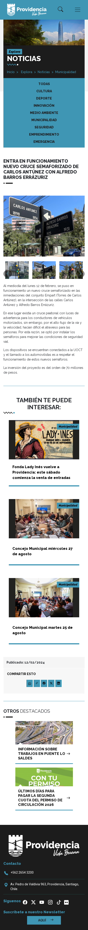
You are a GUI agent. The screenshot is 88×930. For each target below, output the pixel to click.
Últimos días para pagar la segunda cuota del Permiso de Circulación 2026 (40, 798)
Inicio (11, 72)
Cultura (44, 91)
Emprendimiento (44, 134)
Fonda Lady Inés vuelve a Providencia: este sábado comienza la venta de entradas (41, 472)
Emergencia (44, 141)
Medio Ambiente (44, 113)
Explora (26, 72)
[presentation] (7, 274)
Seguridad (44, 127)
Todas (44, 84)
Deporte (44, 98)
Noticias (44, 72)
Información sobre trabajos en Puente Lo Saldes (41, 753)
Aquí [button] (42, 920)
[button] (60, 9)
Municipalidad (65, 72)
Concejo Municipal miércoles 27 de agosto (42, 551)
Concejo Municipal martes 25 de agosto (42, 630)
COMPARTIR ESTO (21, 674)
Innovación (44, 105)
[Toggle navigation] (78, 9)
